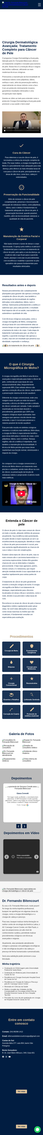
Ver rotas (21, 1091)
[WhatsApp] (37, 1129)
